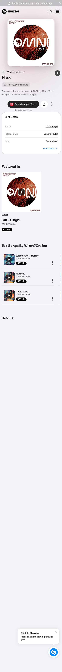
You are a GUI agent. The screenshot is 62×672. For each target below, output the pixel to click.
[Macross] (9, 277)
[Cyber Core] (9, 295)
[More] (52, 263)
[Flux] (57, 73)
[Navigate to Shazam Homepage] (10, 11)
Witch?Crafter (23, 258)
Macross (20, 273)
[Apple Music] (7, 229)
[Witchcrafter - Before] (9, 259)
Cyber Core (22, 291)
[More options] (52, 104)
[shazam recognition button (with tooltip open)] (54, 652)
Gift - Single (30, 94)
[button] (60, 2)
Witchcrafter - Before (27, 255)
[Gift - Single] (21, 201)
